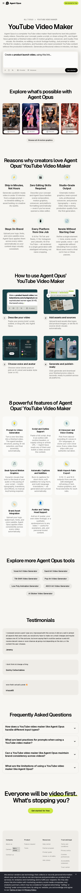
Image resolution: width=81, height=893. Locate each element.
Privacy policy (66, 850)
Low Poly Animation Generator (25, 586)
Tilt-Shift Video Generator (25, 579)
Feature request (29, 844)
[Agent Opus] (13, 3)
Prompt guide (47, 852)
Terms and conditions (64, 845)
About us (9, 844)
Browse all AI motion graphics (40, 140)
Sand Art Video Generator (56, 571)
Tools (26, 848)
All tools (28, 20)
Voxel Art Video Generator (25, 571)
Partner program (48, 848)
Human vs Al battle (49, 856)
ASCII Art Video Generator (58, 586)
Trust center (65, 867)
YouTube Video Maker (47, 20)
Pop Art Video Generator (56, 579)
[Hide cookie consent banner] (76, 874)
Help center (47, 844)
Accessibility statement (65, 862)
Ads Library (46, 860)
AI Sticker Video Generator (40, 593)
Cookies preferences (65, 856)
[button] (3, 3)
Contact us (10, 855)
